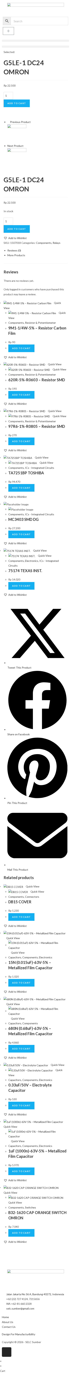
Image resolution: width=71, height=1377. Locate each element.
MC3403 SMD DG (23, 519)
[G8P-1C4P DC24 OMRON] (16, 133)
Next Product (15, 145)
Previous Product (20, 122)
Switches (30, 1207)
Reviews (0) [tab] (14, 250)
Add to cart (16, 103)
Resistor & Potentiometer (40, 322)
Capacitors (14, 957)
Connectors (32, 896)
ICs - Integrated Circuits (39, 467)
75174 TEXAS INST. (25, 570)
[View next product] (25, 145)
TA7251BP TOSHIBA (26, 473)
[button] (35, 41)
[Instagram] (6, 1352)
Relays (56, 242)
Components (43, 242)
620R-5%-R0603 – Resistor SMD (36, 379)
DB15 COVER (19, 901)
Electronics (31, 560)
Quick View (54, 364)
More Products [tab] (16, 255)
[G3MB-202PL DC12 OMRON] (16, 157)
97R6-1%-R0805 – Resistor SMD (36, 426)
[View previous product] (8, 122)
